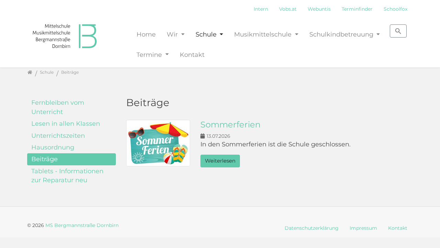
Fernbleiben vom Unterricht (57, 107)
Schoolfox (395, 9)
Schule (207, 34)
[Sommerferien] (158, 144)
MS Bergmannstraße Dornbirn (82, 225)
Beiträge (44, 159)
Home (146, 34)
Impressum (363, 228)
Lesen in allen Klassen (65, 123)
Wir (173, 34)
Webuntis (319, 9)
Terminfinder (357, 9)
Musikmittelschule (263, 34)
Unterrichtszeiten (58, 135)
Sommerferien (230, 125)
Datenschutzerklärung (312, 228)
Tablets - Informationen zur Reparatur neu (67, 175)
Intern (261, 9)
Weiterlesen (220, 160)
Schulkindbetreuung (342, 34)
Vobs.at (288, 9)
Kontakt (192, 54)
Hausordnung (52, 147)
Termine (150, 54)
